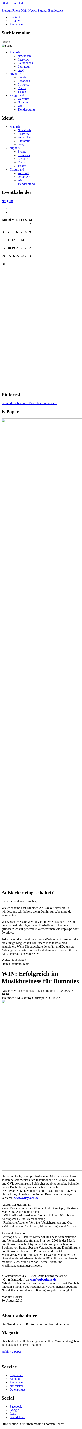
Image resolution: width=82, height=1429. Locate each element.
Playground (17, 95)
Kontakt (15, 17)
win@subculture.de (43, 1279)
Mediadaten (17, 24)
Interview (23, 59)
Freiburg (7, 10)
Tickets (22, 91)
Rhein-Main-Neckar (25, 10)
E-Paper (15, 20)
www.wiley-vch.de (26, 1198)
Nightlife (15, 73)
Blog (21, 70)
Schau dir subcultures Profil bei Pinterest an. (29, 403)
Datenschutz (17, 1389)
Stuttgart (43, 10)
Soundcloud (17, 1417)
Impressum (16, 1375)
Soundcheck (25, 63)
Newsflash (24, 56)
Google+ (15, 1410)
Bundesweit (55, 10)
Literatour (24, 66)
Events (22, 77)
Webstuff (23, 99)
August (7, 201)
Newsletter (16, 1386)
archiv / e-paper (11, 1351)
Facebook (16, 1406)
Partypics (23, 84)
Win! (21, 106)
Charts (22, 88)
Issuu (13, 1413)
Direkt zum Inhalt (13, 3)
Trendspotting (26, 109)
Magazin (15, 52)
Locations (24, 81)
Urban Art (24, 102)
